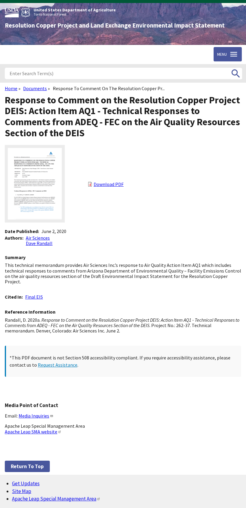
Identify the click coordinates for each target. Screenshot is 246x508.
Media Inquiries (34, 416)
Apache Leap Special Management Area (54, 498)
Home (11, 88)
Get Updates (26, 483)
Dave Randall (39, 243)
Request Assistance (57, 365)
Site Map (21, 491)
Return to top (27, 466)
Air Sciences (38, 238)
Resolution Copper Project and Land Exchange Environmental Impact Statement (115, 25)
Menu (222, 54)
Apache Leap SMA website (31, 432)
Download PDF (109, 184)
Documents (35, 88)
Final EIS (34, 297)
